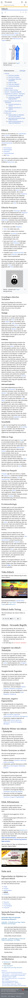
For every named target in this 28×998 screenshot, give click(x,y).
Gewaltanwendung (6, 143)
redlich (5, 762)
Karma (16, 325)
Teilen (5, 229)
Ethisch (4, 581)
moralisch (7, 135)
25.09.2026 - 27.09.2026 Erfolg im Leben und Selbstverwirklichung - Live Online (13, 939)
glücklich (4, 393)
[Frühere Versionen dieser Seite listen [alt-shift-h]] (23, 12)
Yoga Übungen (7, 965)
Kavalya (11, 496)
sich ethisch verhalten (19, 643)
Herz (24, 458)
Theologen (17, 211)
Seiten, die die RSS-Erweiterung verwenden (12, 972)
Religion (14, 329)
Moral (18, 190)
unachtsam (6, 791)
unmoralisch (9, 714)
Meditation (11, 604)
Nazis (5, 522)
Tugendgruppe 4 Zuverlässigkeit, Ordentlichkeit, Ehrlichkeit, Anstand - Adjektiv (13, 976)
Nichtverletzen (7, 148)
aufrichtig (23, 760)
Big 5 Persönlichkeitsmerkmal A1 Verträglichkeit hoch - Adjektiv (13, 979)
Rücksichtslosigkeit (16, 722)
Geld (23, 398)
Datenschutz (4, 996)
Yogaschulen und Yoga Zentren (12, 967)
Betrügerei (6, 724)
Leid (18, 477)
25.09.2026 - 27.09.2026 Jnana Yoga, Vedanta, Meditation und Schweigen (13, 923)
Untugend (23, 663)
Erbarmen (6, 902)
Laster (5, 663)
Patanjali (4, 474)
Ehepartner (24, 194)
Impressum (18, 996)
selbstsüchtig (7, 716)
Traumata (16, 542)
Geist (5, 160)
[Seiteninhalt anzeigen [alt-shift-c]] (2, 12)
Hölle (13, 323)
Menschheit (4, 220)
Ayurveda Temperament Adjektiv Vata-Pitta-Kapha (14, 985)
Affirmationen (17, 38)
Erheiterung (6, 904)
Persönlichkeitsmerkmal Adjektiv (18, 974)
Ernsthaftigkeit (7, 906)
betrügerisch (24, 716)
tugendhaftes (22, 133)
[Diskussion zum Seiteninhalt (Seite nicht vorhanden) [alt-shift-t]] (5, 12)
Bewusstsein (11, 162)
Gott (13, 320)
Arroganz (12, 797)
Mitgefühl (19, 227)
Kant (5, 427)
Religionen (24, 212)
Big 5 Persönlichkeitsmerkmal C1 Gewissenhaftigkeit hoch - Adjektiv (10, 981)
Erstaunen (6, 907)
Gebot (7, 321)
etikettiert (6, 894)
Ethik (14, 203)
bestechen (14, 254)
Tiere (9, 265)
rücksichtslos (16, 716)
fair (12, 549)
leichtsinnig (14, 791)
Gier (25, 536)
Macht (3, 400)
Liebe (21, 692)
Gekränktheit (5, 540)
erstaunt (5, 888)
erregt (5, 886)
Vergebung (13, 694)
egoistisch (17, 714)
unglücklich (17, 417)
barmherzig (14, 233)
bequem (20, 791)
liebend (23, 687)
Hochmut (6, 797)
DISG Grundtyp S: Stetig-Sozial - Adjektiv (11, 984)
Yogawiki (8, 2)
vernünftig (24, 427)
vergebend (19, 688)
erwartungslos (7, 890)
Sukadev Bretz (20, 600)
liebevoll (5, 688)
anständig (11, 762)
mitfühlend (12, 688)
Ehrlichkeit (6, 151)
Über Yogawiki (11, 996)
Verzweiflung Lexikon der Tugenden (10, 850)
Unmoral (12, 720)
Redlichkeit (22, 766)
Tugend (16, 33)
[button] (14, 589)
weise (14, 490)
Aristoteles (12, 389)
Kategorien (4, 970)
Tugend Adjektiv (6, 974)
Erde (11, 267)
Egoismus (18, 720)
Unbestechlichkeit (8, 153)
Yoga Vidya (12, 602)
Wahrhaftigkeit (7, 149)
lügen (15, 241)
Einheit (3, 451)
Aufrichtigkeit (14, 766)
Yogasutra (7, 475)
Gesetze (23, 376)
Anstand (5, 768)
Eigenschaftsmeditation (8, 837)
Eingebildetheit (19, 797)
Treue (7, 155)
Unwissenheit (5, 479)
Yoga (17, 63)
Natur (12, 346)
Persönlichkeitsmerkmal (8, 35)
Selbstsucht (6, 722)
